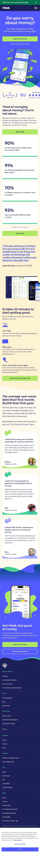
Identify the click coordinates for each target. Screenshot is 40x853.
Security (5, 801)
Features (5, 676)
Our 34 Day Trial (7, 684)
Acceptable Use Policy (9, 813)
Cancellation (6, 783)
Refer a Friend (6, 716)
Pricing (4, 729)
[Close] (36, 2)
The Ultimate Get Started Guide (12, 688)
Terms (4, 797)
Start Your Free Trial (20, 39)
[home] (6, 8)
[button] (36, 8)
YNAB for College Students (10, 758)
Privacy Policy (6, 805)
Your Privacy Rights (20, 844)
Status (4, 772)
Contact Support (7, 787)
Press (4, 748)
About (4, 740)
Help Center (6, 706)
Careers (4, 744)
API (3, 780)
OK (20, 849)
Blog (3, 702)
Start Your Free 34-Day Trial (20, 378)
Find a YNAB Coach (8, 762)
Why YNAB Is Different (9, 680)
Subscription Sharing (8, 723)
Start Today (20, 132)
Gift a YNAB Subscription (10, 720)
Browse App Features (20, 651)
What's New (6, 776)
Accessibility (6, 817)
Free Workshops (7, 698)
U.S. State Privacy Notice (10, 809)
